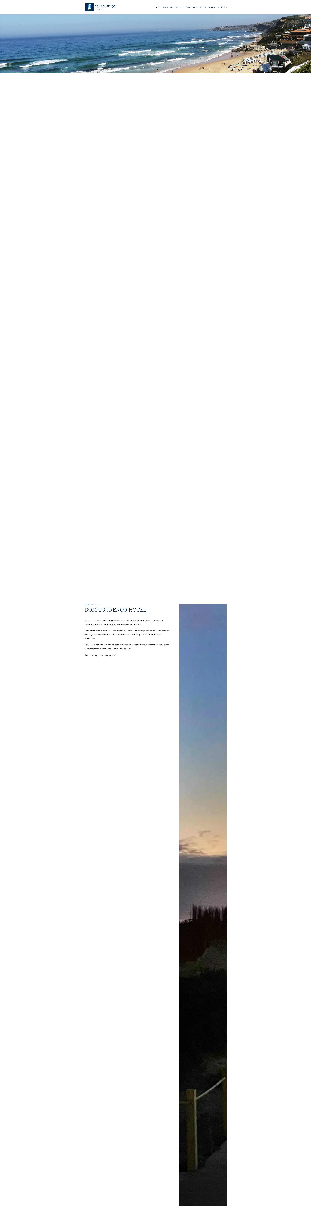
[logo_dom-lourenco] (100, 3)
